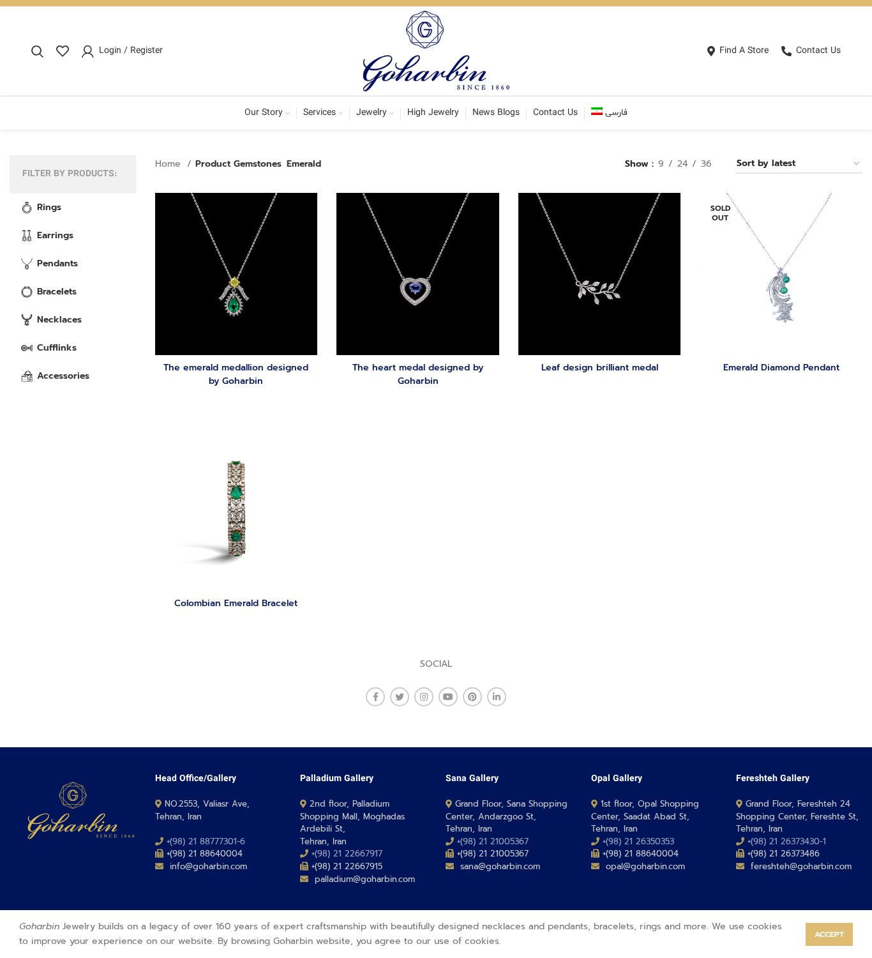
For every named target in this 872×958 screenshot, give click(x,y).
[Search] (37, 51)
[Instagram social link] (423, 696)
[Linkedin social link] (496, 696)
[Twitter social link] (399, 696)
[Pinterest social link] (472, 696)
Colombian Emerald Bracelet (235, 603)
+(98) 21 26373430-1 (787, 841)
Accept (829, 934)
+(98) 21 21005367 (493, 841)
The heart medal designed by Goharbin (417, 374)
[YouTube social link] (448, 696)
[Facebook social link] (375, 696)
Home (169, 164)
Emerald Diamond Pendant (781, 367)
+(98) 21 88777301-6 (206, 841)
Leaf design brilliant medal (599, 367)
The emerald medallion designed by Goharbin (235, 374)
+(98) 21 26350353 (638, 841)
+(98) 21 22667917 (347, 854)
